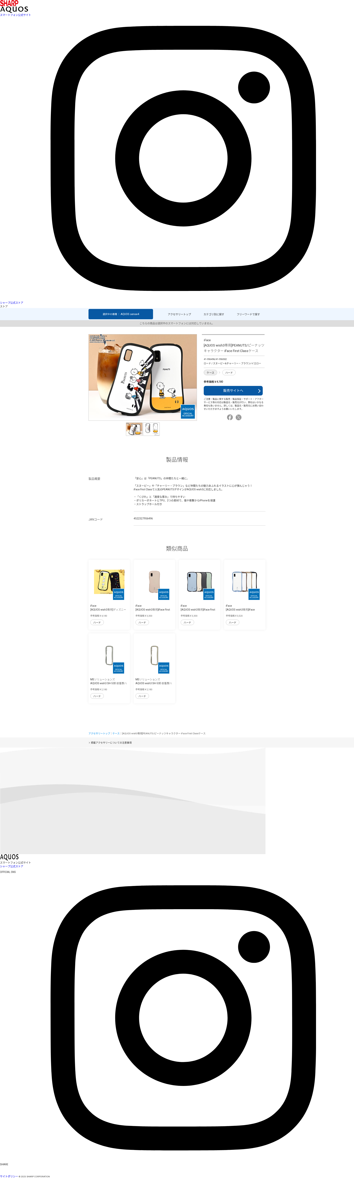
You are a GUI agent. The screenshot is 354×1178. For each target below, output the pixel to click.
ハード (229, 372)
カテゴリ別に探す (214, 314)
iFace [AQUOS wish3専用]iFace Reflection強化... (240, 609)
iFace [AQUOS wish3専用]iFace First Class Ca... (153, 609)
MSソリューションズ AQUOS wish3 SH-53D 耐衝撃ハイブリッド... (108, 683)
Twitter (239, 417)
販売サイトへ (233, 391)
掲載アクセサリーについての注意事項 (111, 742)
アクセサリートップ (179, 314)
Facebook (230, 417)
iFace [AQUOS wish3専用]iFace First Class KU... (198, 609)
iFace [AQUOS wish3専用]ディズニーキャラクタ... (108, 609)
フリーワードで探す (248, 314)
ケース (210, 372)
